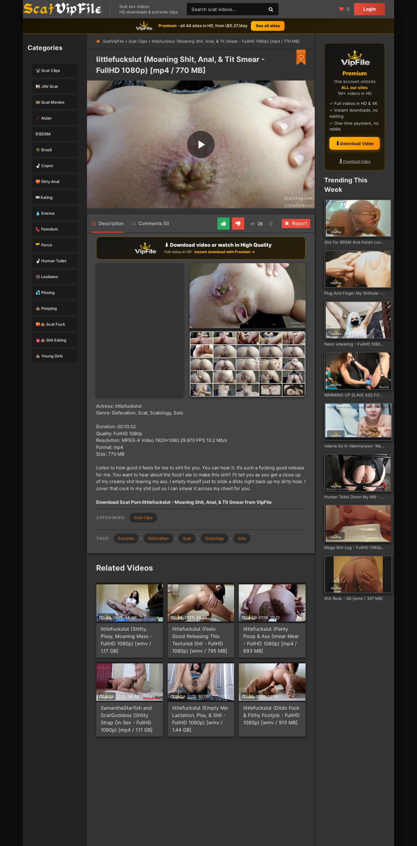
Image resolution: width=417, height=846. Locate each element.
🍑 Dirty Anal (47, 181)
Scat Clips (138, 41)
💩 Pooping (46, 308)
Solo (242, 538)
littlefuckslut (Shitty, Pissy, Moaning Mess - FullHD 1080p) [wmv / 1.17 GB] (126, 640)
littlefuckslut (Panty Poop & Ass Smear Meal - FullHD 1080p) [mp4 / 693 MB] (271, 640)
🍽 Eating (44, 197)
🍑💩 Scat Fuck (50, 324)
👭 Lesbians (46, 276)
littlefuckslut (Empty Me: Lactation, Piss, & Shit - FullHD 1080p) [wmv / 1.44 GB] (200, 719)
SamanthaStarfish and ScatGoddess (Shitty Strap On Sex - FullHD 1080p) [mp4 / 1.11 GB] (127, 719)
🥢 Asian (43, 118)
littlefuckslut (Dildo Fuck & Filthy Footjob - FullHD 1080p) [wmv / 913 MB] (271, 715)
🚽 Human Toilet (51, 260)
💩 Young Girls (49, 355)
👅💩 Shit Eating (50, 340)
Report (299, 223)
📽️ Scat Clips (47, 70)
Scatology (214, 538)
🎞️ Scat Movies (49, 102)
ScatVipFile (113, 41)
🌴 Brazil (43, 149)
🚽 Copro (44, 165)
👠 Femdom (46, 229)
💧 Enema (44, 213)
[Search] (271, 9)
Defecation (158, 538)
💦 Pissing (45, 292)
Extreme (126, 538)
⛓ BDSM (43, 133)
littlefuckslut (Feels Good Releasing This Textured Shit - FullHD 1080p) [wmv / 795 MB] (199, 640)
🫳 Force (43, 244)
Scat (187, 538)
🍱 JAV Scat (46, 86)
